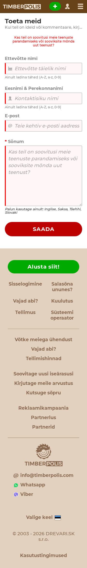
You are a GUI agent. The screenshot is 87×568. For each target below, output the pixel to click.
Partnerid (43, 427)
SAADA (43, 229)
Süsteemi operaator (62, 315)
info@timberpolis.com (46, 475)
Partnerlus (43, 417)
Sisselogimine (25, 284)
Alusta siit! (43, 266)
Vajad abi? (25, 301)
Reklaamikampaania (43, 408)
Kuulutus (62, 301)
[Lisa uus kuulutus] (55, 6)
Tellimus (25, 312)
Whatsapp (32, 485)
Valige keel (39, 517)
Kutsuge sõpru (43, 393)
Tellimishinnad (43, 358)
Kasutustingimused (43, 555)
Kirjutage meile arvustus (43, 383)
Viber (26, 494)
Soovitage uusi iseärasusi (43, 374)
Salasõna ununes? (62, 286)
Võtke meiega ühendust (43, 339)
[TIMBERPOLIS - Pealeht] (21, 6)
